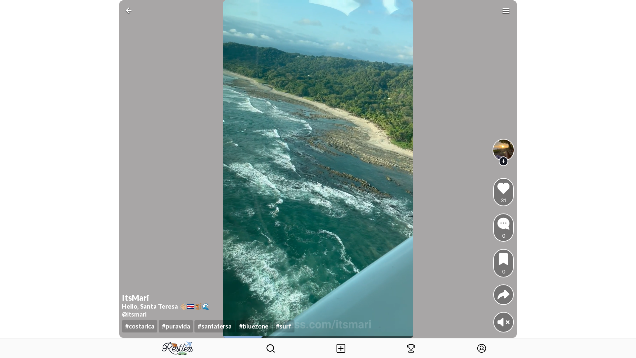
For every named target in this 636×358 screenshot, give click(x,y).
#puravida (176, 326)
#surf (283, 326)
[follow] (503, 161)
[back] (130, 10)
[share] (503, 294)
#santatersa (215, 326)
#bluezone (253, 326)
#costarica (139, 326)
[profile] (504, 150)
